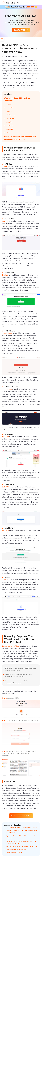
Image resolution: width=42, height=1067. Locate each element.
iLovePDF (5, 221)
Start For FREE (19, 30)
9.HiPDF (8, 133)
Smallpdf (5, 275)
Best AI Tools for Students (14, 853)
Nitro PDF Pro (7, 389)
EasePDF (5, 436)
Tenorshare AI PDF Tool (10, 646)
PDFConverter (7, 333)
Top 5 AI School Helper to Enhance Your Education (22, 846)
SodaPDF (5, 487)
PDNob (4, 166)
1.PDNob (8, 104)
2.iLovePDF (9, 108)
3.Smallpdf (9, 111)
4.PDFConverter (11, 115)
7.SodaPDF (9, 125)
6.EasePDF (9, 122)
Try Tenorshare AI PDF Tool (21, 816)
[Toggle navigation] (39, 2)
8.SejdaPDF (9, 129)
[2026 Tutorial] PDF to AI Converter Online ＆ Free (21, 827)
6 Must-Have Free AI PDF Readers (16, 849)
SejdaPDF (5, 530)
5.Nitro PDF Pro (10, 118)
